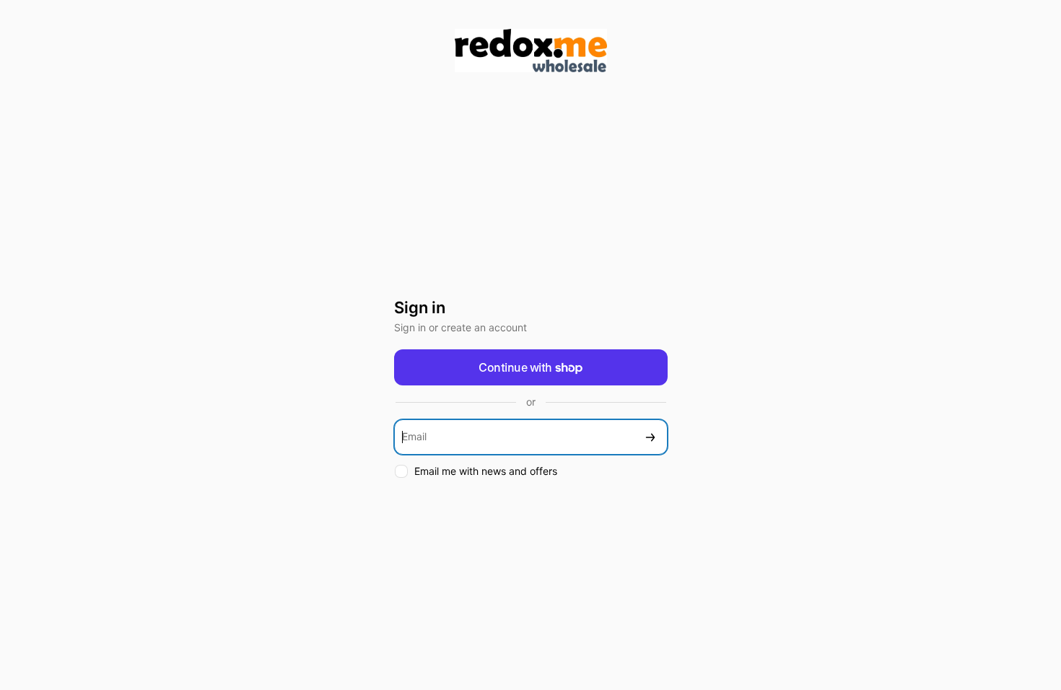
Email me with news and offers (485, 471)
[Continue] (650, 437)
